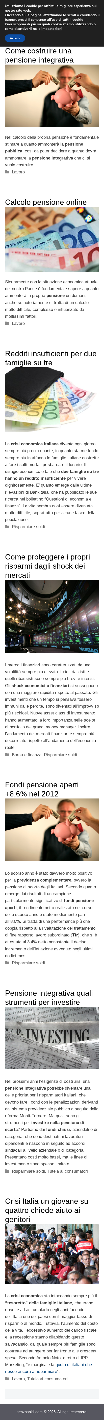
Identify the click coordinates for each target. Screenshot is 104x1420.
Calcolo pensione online (46, 202)
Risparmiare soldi (28, 526)
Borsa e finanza (26, 754)
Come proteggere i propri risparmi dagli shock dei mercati (47, 566)
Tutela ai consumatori (67, 1171)
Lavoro (18, 172)
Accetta (15, 38)
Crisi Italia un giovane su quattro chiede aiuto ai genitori (46, 1210)
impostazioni (51, 29)
